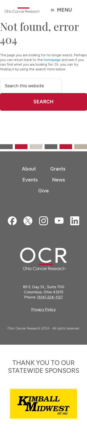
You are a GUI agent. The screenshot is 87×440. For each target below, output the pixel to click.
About (29, 169)
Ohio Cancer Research (22, 10)
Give (43, 191)
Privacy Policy (43, 309)
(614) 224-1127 (50, 297)
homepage (52, 60)
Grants (57, 169)
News (58, 180)
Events (30, 180)
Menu (64, 10)
